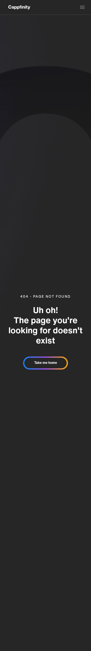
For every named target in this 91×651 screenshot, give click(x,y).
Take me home (45, 363)
